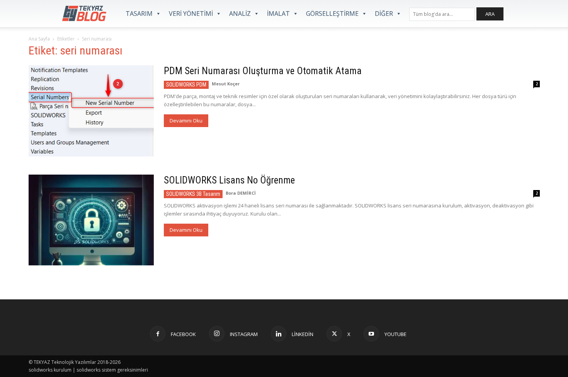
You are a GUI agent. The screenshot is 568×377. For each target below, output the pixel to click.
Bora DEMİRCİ (241, 193)
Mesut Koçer (226, 84)
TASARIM (139, 13)
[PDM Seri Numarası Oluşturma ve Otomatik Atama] (91, 110)
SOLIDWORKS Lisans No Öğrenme (229, 180)
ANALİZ (240, 13)
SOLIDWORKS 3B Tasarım (193, 194)
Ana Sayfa (39, 39)
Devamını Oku (186, 120)
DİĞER (384, 13)
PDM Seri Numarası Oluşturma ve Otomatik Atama (263, 70)
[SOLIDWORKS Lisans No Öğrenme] (91, 220)
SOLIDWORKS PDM (186, 85)
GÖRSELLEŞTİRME (332, 13)
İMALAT (278, 13)
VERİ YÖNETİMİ (191, 13)
